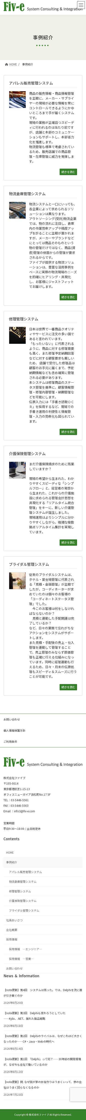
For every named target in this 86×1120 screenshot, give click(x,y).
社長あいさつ (14, 920)
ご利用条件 (10, 741)
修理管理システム (20, 891)
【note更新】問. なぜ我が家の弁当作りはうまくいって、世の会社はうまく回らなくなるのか (42, 1084)
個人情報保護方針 (14, 730)
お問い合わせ (11, 719)
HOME (10, 852)
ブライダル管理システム (24, 910)
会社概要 (11, 930)
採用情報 (11, 939)
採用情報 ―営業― (21, 959)
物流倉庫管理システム (22, 881)
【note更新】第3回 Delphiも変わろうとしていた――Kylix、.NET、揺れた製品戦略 (34, 1015)
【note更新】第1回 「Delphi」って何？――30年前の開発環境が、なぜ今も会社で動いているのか (42, 1061)
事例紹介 (11, 862)
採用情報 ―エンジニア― (25, 949)
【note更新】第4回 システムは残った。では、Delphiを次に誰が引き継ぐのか (42, 992)
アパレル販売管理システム (25, 872)
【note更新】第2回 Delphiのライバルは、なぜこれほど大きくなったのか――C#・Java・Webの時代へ (42, 1038)
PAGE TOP (79, 1082)
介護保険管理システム (22, 901)
